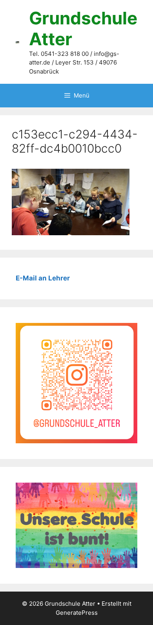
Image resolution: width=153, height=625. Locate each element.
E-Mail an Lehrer (43, 278)
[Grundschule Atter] (17, 42)
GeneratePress (77, 612)
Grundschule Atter (83, 28)
